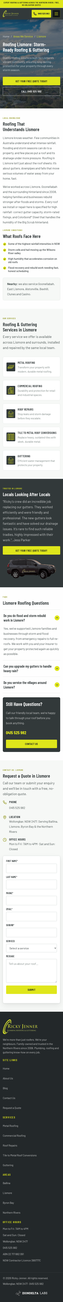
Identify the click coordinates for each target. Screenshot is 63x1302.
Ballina (6, 1183)
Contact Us (31, 743)
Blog (5, 1088)
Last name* (11, 877)
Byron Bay (8, 1202)
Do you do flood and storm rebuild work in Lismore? (25, 617)
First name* (12, 861)
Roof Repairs (10, 1145)
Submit (32, 989)
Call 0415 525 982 (31, 91)
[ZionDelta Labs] (31, 1293)
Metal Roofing (10, 1125)
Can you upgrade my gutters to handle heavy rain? (28, 668)
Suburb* (10, 925)
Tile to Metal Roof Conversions (20, 1155)
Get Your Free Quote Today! (31, 81)
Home (6, 36)
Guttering (8, 1165)
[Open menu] (56, 14)
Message (10, 956)
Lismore (7, 1192)
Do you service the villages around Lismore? (25, 684)
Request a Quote (12, 1107)
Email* (9, 909)
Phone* (9, 893)
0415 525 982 (16, 732)
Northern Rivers (11, 1212)
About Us (8, 1078)
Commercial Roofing (14, 1135)
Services (10, 941)
